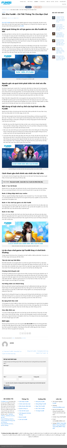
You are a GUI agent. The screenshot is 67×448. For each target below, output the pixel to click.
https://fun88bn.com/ (59, 407)
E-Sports (42, 1)
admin (17, 18)
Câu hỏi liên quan (24, 410)
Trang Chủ (23, 1)
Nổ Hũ (52, 1)
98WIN (8, 415)
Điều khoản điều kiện (25, 406)
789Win (11, 414)
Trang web (36, 376)
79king (3, 415)
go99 (2, 425)
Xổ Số (56, 1)
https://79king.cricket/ (7, 419)
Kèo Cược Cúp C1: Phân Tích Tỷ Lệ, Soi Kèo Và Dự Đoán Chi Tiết (60, 57)
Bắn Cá (48, 1)
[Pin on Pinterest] (27, 333)
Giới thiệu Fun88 (23, 401)
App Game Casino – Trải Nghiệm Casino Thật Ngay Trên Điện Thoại (60, 50)
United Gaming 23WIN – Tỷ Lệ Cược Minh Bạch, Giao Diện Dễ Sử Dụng (60, 19)
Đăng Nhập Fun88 (41, 404)
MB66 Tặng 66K (61, 423)
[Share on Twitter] (23, 333)
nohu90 (12, 415)
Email (20, 376)
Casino (36, 1)
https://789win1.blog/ (6, 420)
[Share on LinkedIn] (30, 333)
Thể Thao (29, 1)
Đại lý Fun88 (22, 417)
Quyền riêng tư (23, 408)
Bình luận (6, 365)
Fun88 (54, 403)
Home (3, 9)
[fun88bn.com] (7, 3)
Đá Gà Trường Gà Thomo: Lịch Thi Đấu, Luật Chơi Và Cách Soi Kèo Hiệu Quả (60, 42)
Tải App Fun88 (40, 410)
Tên (5, 376)
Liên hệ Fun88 (23, 419)
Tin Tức (64, 4)
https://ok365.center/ (6, 423)
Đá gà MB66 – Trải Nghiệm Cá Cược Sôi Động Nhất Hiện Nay (60, 34)
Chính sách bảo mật (24, 404)
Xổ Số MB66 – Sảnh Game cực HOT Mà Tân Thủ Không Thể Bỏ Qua (60, 27)
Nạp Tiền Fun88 (40, 406)
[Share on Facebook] (20, 333)
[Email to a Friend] (25, 333)
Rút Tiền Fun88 (40, 408)
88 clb (2, 417)
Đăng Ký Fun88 (40, 401)
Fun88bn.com (4, 401)
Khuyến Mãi (63, 1)
